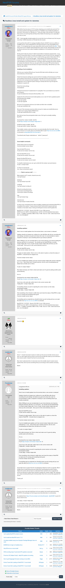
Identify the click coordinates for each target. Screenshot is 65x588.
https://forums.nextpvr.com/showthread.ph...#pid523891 (40, 496)
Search (47, 5)
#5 (60, 383)
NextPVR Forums (11, 2)
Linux (29, 16)
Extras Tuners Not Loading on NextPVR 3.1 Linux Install (17, 562)
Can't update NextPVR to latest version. (13, 534)
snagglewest (9, 26)
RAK (41, 534)
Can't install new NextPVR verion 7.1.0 (13, 537)
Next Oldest (8, 518)
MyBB (47, 584)
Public (16, 16)
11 (46, 548)
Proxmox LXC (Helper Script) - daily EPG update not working (18, 555)
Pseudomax (8, 383)
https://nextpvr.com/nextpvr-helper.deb (30, 121)
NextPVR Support (23, 16)
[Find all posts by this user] (4, 220)
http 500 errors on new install (11, 548)
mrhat (41, 555)
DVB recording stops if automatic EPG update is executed (18, 552)
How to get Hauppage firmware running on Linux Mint (17, 559)
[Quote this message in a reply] (61, 220)
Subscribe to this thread (13, 573)
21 (46, 541)
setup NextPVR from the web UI (33, 132)
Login (59, 5)
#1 (60, 26)
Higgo (41, 559)
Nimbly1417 (41, 545)
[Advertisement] (32, 9)
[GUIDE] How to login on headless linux (13, 545)
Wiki (29, 5)
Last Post (55, 534)
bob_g (41, 548)
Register (53, 5)
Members (35, 5)
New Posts (22, 5)
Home (15, 5)
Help (41, 5)
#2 (60, 225)
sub (58, 541)
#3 (60, 318)
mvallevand (8, 352)
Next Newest (14, 518)
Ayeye (41, 552)
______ (9, 5)
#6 (60, 488)
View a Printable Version (13, 571)
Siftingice (41, 562)
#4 (60, 352)
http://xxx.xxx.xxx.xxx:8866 (53, 130)
